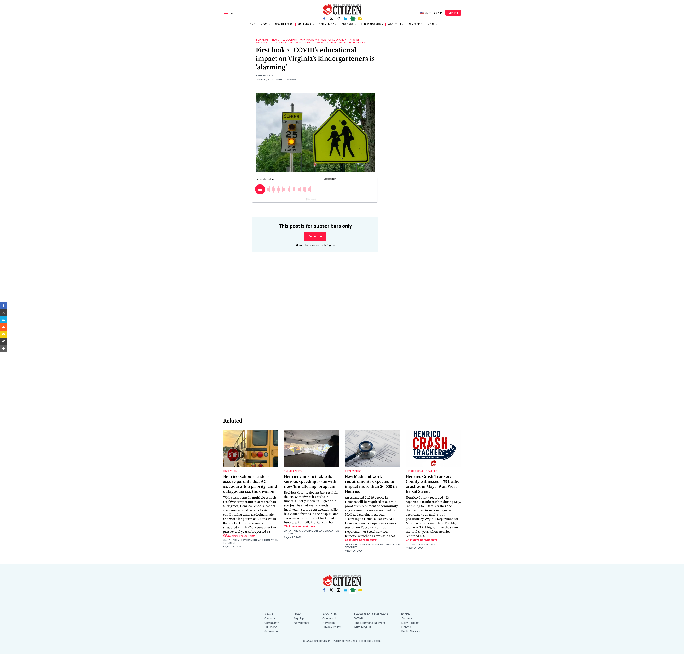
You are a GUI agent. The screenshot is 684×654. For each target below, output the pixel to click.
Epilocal (376, 640)
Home (251, 24)
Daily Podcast (410, 622)
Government (353, 471)
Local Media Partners (371, 614)
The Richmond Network (369, 622)
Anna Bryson (264, 75)
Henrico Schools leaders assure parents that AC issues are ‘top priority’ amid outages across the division (250, 483)
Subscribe (315, 236)
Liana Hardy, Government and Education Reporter (250, 541)
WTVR (358, 618)
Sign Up (299, 618)
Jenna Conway (314, 42)
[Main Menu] (225, 12)
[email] (359, 18)
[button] (3, 305)
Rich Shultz (357, 42)
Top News (262, 39)
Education (290, 39)
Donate (453, 12)
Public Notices (371, 24)
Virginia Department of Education (323, 39)
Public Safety (293, 471)
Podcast (347, 24)
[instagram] (338, 18)
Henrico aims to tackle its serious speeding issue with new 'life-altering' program (310, 481)
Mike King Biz (363, 627)
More (431, 24)
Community (326, 24)
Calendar (304, 24)
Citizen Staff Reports (420, 544)
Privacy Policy (331, 627)
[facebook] (324, 18)
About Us (394, 24)
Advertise (415, 24)
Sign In (438, 12)
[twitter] (331, 18)
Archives (407, 618)
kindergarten (336, 42)
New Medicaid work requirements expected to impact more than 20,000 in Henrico (371, 483)
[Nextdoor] (352, 18)
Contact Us (329, 618)
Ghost (354, 640)
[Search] (232, 12)
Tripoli (362, 640)
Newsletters (284, 24)
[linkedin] (345, 18)
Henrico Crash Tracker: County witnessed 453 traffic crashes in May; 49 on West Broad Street (432, 483)
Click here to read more (239, 535)
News (264, 24)
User (297, 614)
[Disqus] (315, 306)
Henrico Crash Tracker (421, 471)
